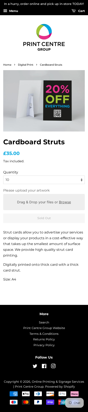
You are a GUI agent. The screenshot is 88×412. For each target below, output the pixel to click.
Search (44, 322)
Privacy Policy (44, 345)
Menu (13, 11)
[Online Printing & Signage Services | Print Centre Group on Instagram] (53, 367)
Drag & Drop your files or (44, 202)
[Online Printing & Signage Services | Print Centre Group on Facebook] (44, 367)
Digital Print (25, 64)
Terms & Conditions (44, 333)
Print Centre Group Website (44, 328)
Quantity (10, 172)
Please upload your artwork (26, 190)
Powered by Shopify (60, 386)
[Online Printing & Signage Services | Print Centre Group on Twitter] (35, 367)
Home (7, 64)
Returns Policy (44, 339)
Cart (81, 11)
